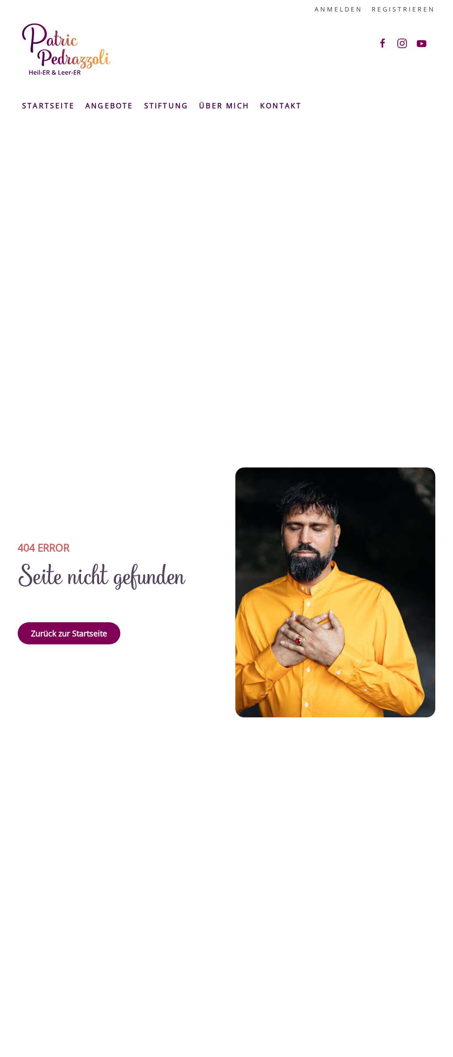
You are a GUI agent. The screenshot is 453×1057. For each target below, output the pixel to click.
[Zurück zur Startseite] (66, 49)
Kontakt (281, 106)
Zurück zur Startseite (69, 633)
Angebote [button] (109, 106)
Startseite (48, 106)
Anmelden (339, 9)
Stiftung (166, 106)
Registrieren (403, 9)
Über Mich (224, 106)
